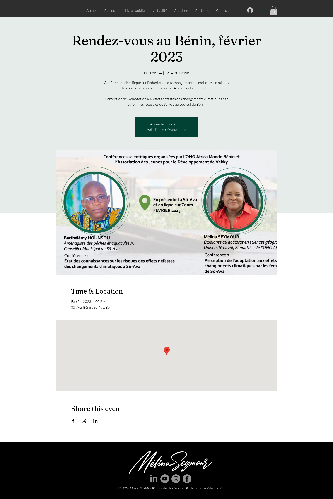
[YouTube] (164, 478)
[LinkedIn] (153, 478)
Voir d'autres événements (166, 129)
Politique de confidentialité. (204, 488)
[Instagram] (175, 478)
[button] (274, 10)
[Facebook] (187, 478)
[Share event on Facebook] (73, 421)
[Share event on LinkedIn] (95, 421)
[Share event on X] (84, 421)
